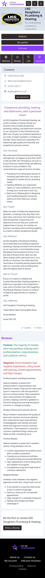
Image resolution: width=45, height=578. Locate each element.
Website (23, 36)
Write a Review (12, 527)
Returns (31, 565)
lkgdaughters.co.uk (17, 91)
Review (17, 60)
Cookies (23, 569)
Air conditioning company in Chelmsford (33, 25)
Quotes (39, 60)
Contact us (29, 557)
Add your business (31, 560)
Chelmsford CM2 (16, 75)
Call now (22, 48)
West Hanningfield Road (19, 81)
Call (28, 60)
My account (10, 560)
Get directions (22, 97)
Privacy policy (16, 565)
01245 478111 (14, 86)
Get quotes (22, 42)
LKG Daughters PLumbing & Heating (33, 14)
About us (15, 557)
